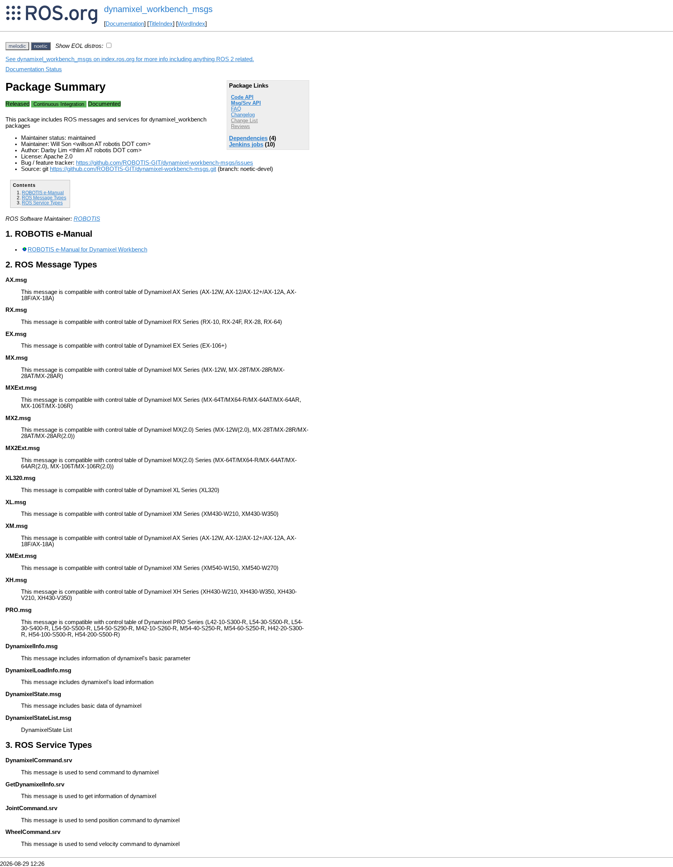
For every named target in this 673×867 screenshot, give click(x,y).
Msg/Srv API (246, 103)
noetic (41, 46)
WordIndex (191, 24)
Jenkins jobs (246, 144)
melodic (17, 46)
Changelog (243, 115)
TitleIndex (161, 24)
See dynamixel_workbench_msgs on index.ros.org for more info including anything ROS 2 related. (129, 59)
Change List (244, 120)
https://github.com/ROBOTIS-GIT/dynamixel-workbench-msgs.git (133, 169)
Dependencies (248, 138)
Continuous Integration (58, 104)
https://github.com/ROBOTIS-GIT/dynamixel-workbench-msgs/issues (164, 163)
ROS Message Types (44, 197)
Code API (242, 97)
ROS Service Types (42, 202)
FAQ (236, 109)
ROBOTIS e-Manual (43, 192)
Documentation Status (33, 69)
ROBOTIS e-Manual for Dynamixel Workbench (87, 249)
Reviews (240, 126)
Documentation (125, 24)
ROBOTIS (87, 219)
